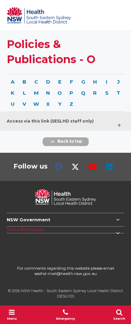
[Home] (39, 15)
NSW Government (28, 219)
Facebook (58, 166)
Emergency (65, 318)
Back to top (69, 141)
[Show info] (119, 122)
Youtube (92, 166)
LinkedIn (109, 166)
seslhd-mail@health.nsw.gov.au (66, 273)
